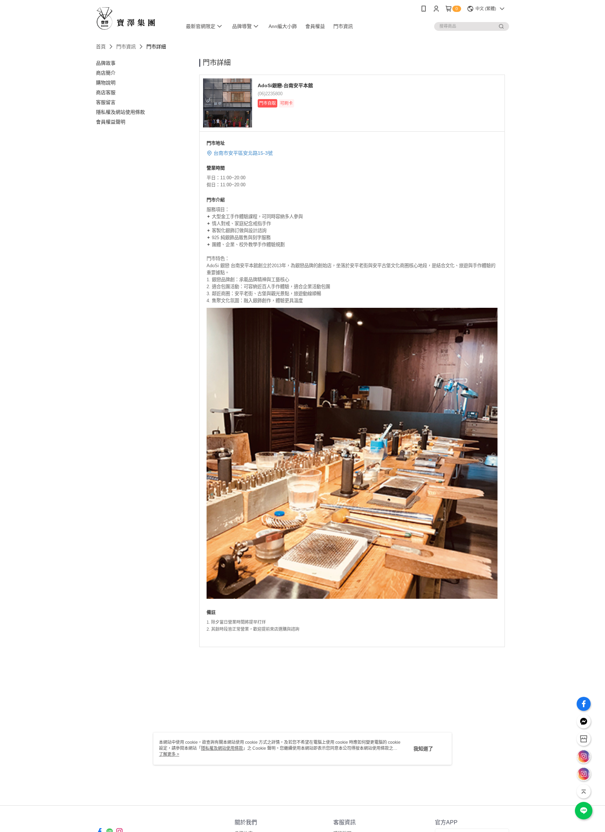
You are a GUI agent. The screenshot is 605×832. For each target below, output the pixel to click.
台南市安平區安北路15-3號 (243, 153)
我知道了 (423, 748)
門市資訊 (126, 46)
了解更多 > (169, 754)
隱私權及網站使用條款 (222, 748)
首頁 (101, 46)
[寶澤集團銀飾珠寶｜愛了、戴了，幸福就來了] (135, 18)
